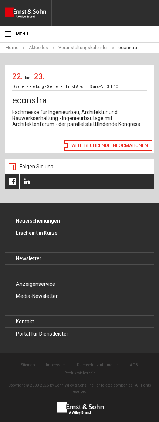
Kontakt (25, 322)
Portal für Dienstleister (42, 334)
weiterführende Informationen (109, 145)
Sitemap (28, 365)
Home (12, 47)
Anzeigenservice (35, 284)
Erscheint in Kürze (37, 233)
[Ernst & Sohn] (28, 13)
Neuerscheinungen (38, 221)
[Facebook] (12, 181)
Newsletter (28, 258)
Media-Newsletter (37, 296)
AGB (134, 365)
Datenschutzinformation (98, 365)
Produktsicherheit (79, 373)
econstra (127, 47)
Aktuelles (38, 47)
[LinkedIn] (27, 181)
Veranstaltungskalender (83, 47)
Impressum (56, 365)
